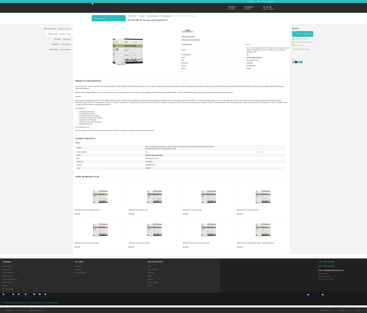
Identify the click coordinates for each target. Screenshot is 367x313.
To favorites (304, 39)
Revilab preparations (8, 272)
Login (263, 1)
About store (113, 1)
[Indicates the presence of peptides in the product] (89, 152)
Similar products (53, 49)
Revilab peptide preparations (254, 57)
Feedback (8, 310)
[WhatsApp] (299, 62)
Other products (260, 152)
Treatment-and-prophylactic (9, 279)
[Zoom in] (127, 50)
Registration (270, 1)
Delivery (121, 1)
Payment (127, 1)
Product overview (52, 34)
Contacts (147, 1)
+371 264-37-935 (20, 310)
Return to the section (49, 28)
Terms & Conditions (137, 1)
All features (247, 44)
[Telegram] (293, 62)
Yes (247, 54)
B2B (258, 1)
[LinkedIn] (301, 62)
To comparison (307, 42)
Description (58, 39)
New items (78, 269)
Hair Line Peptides (7, 276)
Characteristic (55, 44)
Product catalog (99, 18)
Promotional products (8, 289)
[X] (296, 62)
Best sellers (78, 266)
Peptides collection (7, 282)
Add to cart (307, 34)
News (94, 1)
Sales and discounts (8, 266)
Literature (4, 285)
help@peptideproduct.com (334, 270)
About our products (103, 1)
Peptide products (7, 269)
